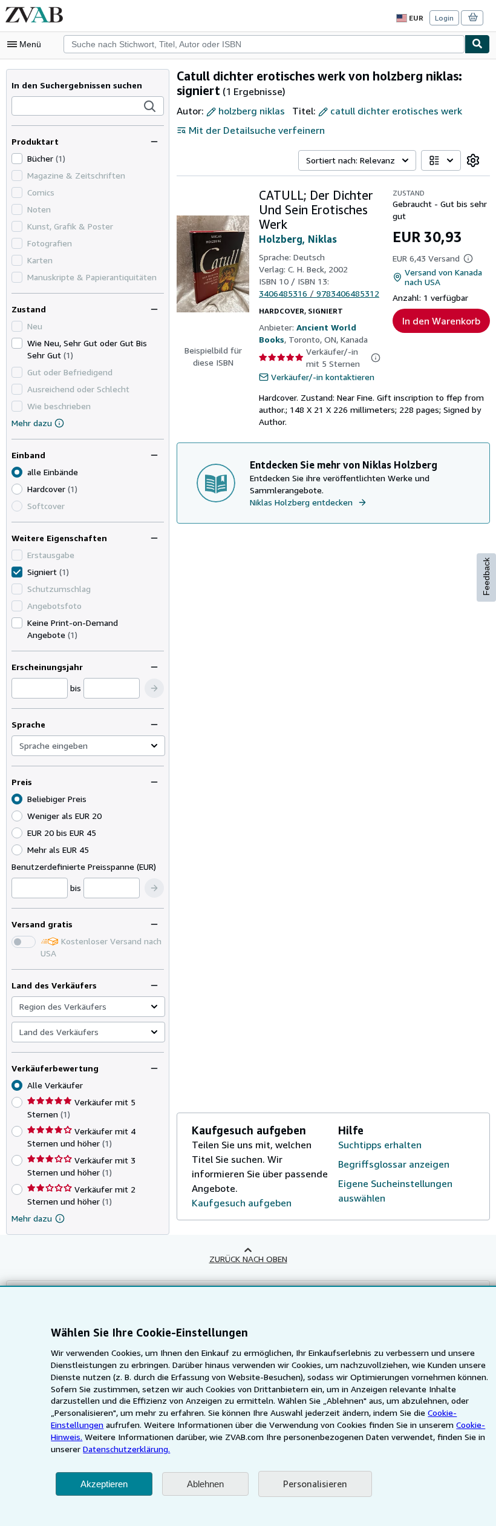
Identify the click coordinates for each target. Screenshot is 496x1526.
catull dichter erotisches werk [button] (396, 111)
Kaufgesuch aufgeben (242, 1203)
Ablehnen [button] (205, 1484)
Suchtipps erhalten (380, 1145)
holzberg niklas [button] (251, 111)
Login (444, 17)
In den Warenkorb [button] (441, 321)
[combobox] (264, 44)
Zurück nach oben (248, 1259)
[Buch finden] (477, 44)
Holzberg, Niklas (298, 239)
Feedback (486, 576)
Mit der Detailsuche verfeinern (257, 130)
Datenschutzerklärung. (126, 1449)
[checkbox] (16, 158)
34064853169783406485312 (319, 293)
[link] (473, 160)
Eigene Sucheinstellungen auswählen (395, 1190)
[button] (150, 106)
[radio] (16, 489)
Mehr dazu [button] (31, 1218)
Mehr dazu (31, 423)
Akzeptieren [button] (104, 1484)
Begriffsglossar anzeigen (393, 1164)
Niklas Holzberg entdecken (301, 502)
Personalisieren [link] (315, 1483)
